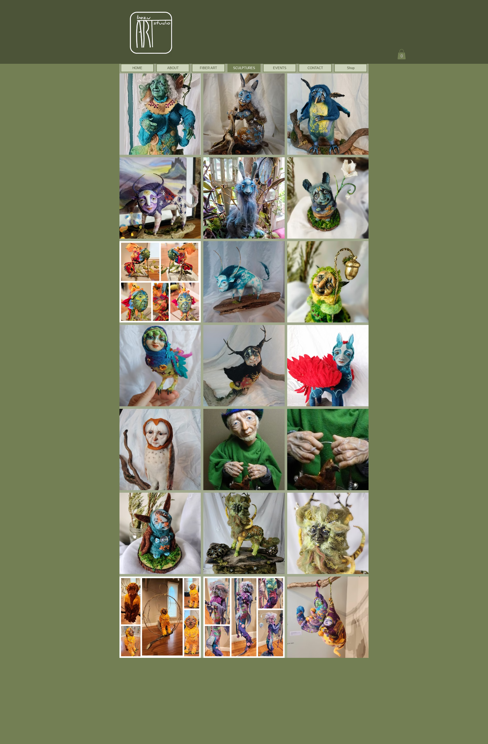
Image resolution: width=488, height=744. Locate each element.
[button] (401, 54)
